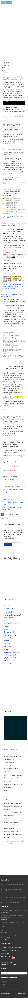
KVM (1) (7, 629)
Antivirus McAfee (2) (11, 652)
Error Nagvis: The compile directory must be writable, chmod (14, 797)
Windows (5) (8, 617)
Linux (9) (7, 620)
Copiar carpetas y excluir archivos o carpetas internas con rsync (13, 444)
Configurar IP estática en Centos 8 (13, 153)
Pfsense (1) (8, 646)
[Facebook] (2, 957)
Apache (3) (8, 643)
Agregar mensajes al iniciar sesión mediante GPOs (14, 844)
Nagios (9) (8, 638)
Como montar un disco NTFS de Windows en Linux (14, 300)
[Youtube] (13, 957)
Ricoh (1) (7, 661)
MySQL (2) (7, 605)
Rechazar (13, 996)
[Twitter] (10, 957)
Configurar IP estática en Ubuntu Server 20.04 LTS (13, 78)
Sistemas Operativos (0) (13, 615)
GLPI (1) (7, 649)
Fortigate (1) (8, 612)
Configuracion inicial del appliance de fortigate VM (14, 815)
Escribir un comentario (15, 218)
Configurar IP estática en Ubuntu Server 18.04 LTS (13, 367)
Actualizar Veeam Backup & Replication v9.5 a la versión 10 (12, 834)
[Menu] (26, 2)
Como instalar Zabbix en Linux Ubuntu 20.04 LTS (12, 759)
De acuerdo (4, 996)
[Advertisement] (13, 579)
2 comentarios (10, 288)
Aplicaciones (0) (10, 635)
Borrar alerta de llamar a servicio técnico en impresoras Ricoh (13, 778)
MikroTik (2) (8, 609)
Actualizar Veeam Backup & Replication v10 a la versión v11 (13, 806)
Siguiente (10, 514)
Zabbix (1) (7, 663)
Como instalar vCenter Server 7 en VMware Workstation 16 (14, 768)
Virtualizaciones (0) (11, 624)
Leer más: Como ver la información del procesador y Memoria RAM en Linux (13, 286)
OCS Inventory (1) (10, 655)
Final (16, 514)
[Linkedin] (6, 957)
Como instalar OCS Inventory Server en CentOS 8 (12, 825)
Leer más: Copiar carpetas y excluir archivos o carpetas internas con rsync (13, 491)
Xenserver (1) (9, 632)
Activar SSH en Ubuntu (9, 499)
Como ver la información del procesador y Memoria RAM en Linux (13, 231)
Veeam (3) (8, 641)
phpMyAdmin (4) (10, 658)
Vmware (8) (8, 626)
